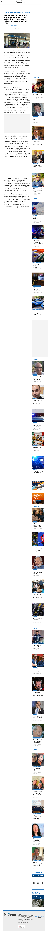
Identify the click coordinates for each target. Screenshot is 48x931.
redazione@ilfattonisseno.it (38, 916)
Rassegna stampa (37, 766)
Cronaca (7, 12)
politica (35, 643)
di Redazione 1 (35, 169)
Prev (34, 883)
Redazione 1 (6, 25)
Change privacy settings (23, 922)
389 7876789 (38, 917)
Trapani (26, 12)
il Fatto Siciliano (17, 12)
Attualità (35, 92)
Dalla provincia (36, 737)
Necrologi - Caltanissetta (37, 897)
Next (42, 883)
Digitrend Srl (30, 919)
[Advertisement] (17, 167)
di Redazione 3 (35, 772)
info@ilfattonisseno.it (31, 917)
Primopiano (35, 116)
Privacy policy (21, 920)
